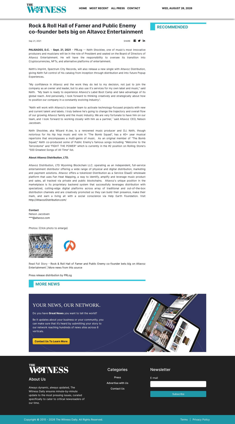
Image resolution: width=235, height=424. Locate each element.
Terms (184, 419)
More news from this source (65, 267)
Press (117, 377)
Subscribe (178, 394)
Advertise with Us (117, 383)
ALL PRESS (118, 8)
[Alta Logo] (70, 245)
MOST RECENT (99, 8)
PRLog (78, 49)
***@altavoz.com (39, 217)
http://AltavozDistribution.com (47, 199)
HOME (83, 8)
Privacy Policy (201, 419)
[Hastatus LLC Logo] (41, 245)
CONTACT (133, 8)
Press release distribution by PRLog (50, 275)
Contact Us (118, 388)
